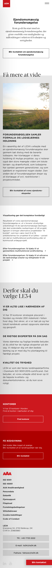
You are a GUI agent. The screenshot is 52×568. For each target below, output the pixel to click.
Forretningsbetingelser (14, 507)
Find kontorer (23, 419)
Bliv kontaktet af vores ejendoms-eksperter (26, 192)
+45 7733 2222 (26, 538)
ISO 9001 (7, 480)
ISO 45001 (8, 484)
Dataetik (7, 495)
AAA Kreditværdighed (13, 488)
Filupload (7, 503)
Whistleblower (10, 511)
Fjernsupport (9, 499)
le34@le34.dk (26, 545)
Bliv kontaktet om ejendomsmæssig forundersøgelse (26, 53)
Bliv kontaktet (23, 456)
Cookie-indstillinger (12, 515)
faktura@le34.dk (26, 553)
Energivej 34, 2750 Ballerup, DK (17, 528)
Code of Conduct (11, 519)
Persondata (8, 491)
